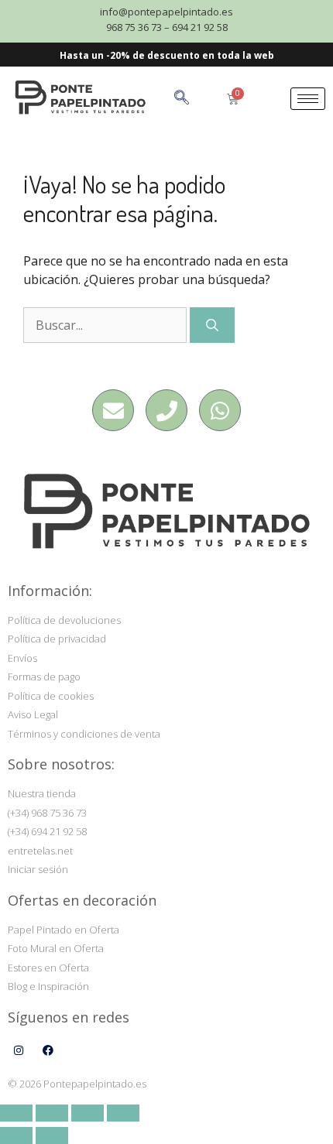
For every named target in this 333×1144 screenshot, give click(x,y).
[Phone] (166, 410)
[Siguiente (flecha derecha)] (52, 1135)
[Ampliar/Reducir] (16, 1113)
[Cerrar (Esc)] (123, 1113)
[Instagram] (18, 1050)
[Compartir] (87, 1113)
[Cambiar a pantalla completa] (52, 1113)
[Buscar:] (106, 325)
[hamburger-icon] (307, 98)
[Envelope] (113, 410)
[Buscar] (212, 325)
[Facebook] (48, 1050)
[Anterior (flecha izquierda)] (16, 1135)
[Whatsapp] (220, 410)
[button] (197, 98)
